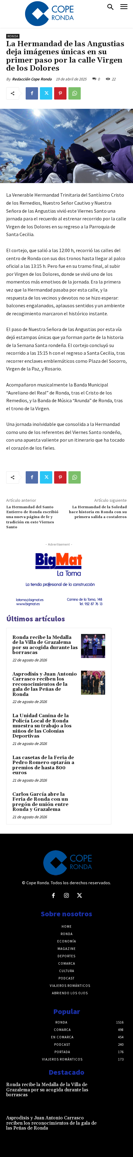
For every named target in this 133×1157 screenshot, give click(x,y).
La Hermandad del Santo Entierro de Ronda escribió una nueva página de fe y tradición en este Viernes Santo (32, 517)
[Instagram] (66, 896)
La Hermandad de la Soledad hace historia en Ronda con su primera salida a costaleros (98, 512)
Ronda (12, 36)
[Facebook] (32, 93)
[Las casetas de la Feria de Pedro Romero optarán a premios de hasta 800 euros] (93, 766)
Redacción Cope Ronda (32, 79)
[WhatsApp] (74, 93)
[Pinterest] (60, 93)
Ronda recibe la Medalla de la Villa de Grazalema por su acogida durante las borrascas (45, 645)
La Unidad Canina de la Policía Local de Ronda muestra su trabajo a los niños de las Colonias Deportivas (41, 726)
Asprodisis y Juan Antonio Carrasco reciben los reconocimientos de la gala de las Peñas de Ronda (44, 684)
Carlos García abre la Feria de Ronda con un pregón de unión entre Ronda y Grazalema (40, 802)
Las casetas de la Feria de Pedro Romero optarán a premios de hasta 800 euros (43, 765)
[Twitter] (46, 93)
